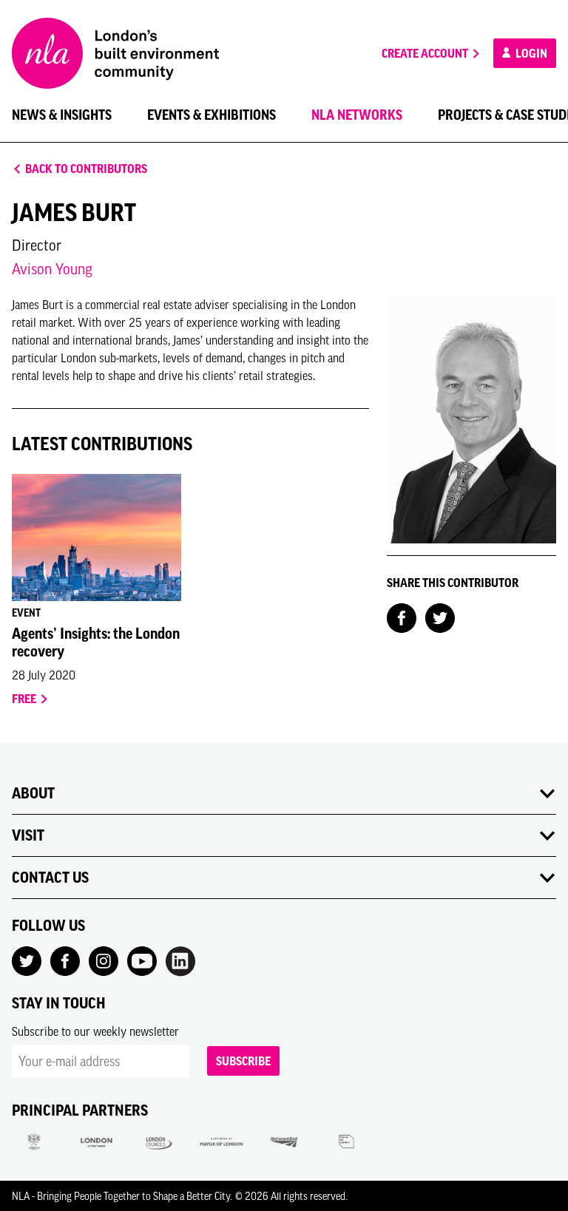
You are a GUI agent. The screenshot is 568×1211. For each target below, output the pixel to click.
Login (530, 53)
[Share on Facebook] (401, 616)
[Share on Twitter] (440, 616)
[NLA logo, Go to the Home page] (115, 53)
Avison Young (52, 268)
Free (25, 698)
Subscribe (243, 1061)
